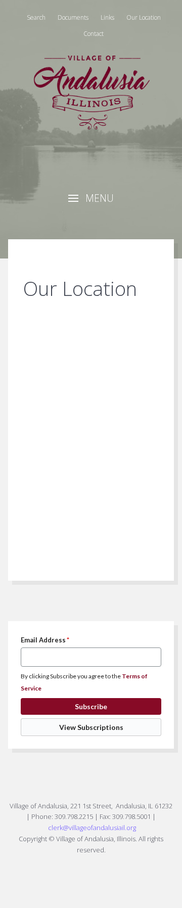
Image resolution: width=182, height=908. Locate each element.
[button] (91, 198)
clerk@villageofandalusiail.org (92, 827)
